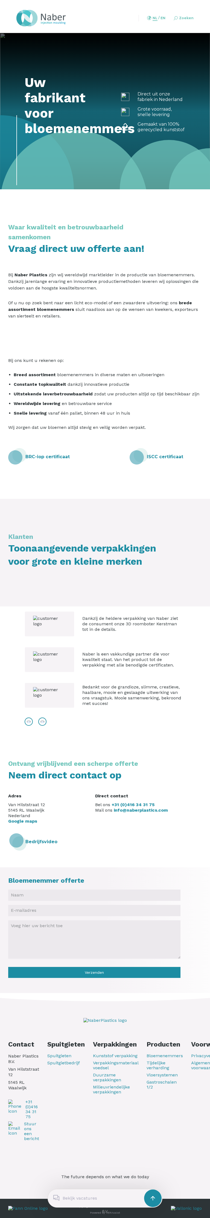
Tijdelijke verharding (158, 1065)
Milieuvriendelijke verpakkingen (111, 1090)
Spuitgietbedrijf (63, 1063)
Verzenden (94, 972)
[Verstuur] (153, 1198)
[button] (155, 18)
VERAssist (113, 1212)
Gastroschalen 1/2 (162, 1085)
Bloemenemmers (165, 1055)
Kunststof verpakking (115, 1055)
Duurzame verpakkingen (107, 1077)
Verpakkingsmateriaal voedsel (115, 1065)
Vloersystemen (162, 1075)
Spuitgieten (59, 1055)
